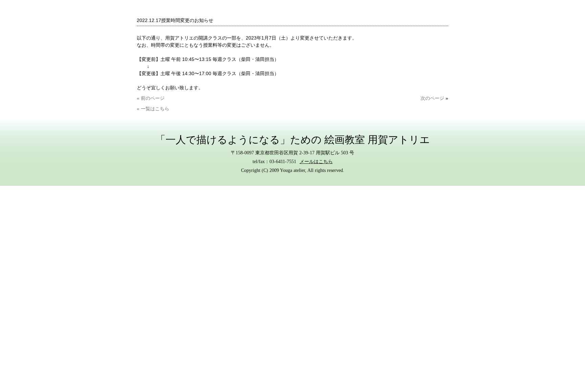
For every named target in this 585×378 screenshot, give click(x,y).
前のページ (152, 98)
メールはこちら (316, 161)
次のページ (432, 98)
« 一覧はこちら (153, 108)
